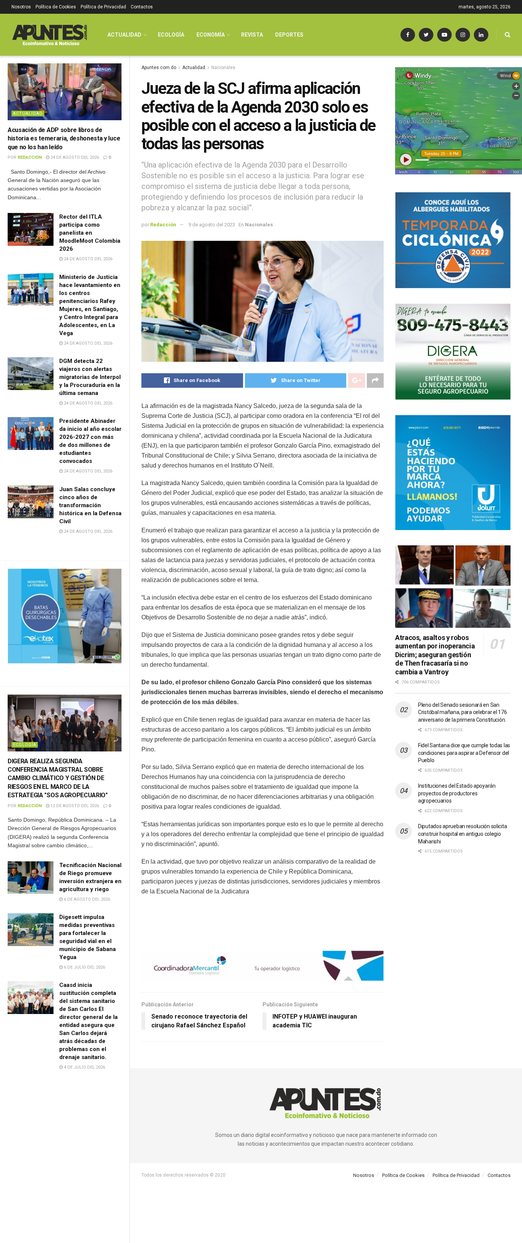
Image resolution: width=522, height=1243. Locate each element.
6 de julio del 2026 (84, 967)
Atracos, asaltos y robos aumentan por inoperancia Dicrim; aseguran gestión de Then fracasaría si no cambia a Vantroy (435, 655)
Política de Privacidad (103, 7)
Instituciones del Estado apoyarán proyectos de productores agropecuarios (457, 793)
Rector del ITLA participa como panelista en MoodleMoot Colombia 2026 (89, 232)
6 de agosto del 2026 (86, 899)
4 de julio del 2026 (84, 1067)
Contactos (142, 7)
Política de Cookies (56, 7)
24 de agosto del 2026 (74, 157)
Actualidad (28, 113)
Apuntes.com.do (158, 67)
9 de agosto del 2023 (211, 224)
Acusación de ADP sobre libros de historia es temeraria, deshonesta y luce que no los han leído (64, 138)
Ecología (24, 744)
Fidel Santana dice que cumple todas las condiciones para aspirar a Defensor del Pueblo (464, 752)
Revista (252, 35)
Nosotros (21, 7)
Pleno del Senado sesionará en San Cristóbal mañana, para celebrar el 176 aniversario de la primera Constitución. (462, 712)
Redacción (30, 157)
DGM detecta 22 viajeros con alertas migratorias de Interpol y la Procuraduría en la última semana (90, 377)
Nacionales (223, 67)
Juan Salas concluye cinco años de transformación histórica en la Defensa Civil (90, 505)
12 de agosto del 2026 (74, 805)
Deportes (289, 35)
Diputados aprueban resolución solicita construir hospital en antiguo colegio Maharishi (462, 833)
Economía (210, 35)
